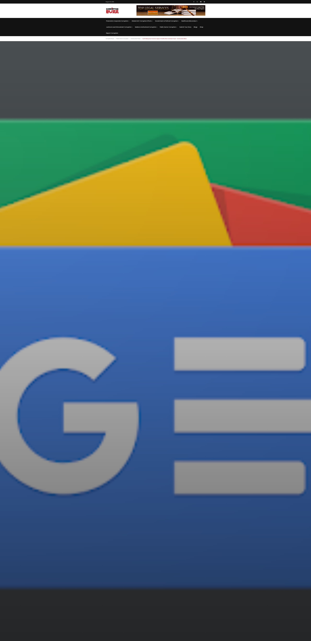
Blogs (195, 27)
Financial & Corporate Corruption (117, 21)
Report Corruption (112, 33)
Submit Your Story (185, 27)
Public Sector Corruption (168, 27)
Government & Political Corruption (166, 21)
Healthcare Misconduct (189, 21)
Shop (201, 27)
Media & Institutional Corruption (145, 27)
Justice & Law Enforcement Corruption (118, 27)
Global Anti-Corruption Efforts (142, 21)
